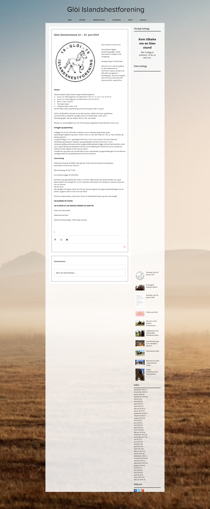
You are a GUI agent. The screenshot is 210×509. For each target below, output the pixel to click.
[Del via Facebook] (55, 239)
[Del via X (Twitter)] (61, 239)
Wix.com (95, 499)
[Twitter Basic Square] (139, 490)
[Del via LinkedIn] (67, 239)
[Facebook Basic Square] (135, 490)
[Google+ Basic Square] (142, 490)
